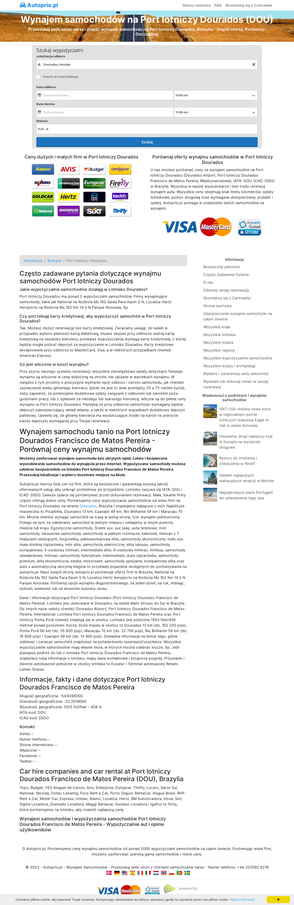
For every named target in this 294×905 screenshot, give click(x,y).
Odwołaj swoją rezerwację (226, 290)
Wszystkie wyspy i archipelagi (229, 366)
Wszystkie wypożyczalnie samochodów (237, 358)
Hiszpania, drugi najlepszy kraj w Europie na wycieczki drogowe (245, 442)
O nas (208, 282)
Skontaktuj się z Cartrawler (248, 5)
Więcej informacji (242, 899)
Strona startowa (196, 5)
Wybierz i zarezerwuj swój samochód (235, 373)
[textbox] (147, 64)
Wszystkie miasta (218, 342)
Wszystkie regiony (219, 350)
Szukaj (147, 141)
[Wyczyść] (253, 64)
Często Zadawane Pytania (226, 274)
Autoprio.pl (42, 5)
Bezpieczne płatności (221, 266)
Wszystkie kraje (216, 327)
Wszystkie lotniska (219, 334)
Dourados (88, 506)
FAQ (217, 5)
